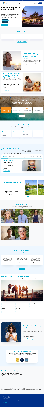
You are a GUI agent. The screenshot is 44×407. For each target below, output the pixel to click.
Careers (20, 400)
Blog (29, 3)
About (12, 3)
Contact (27, 3)
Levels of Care (23, 3)
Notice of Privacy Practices (4, 402)
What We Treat (16, 3)
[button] (26, 196)
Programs (20, 3)
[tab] (4, 156)
